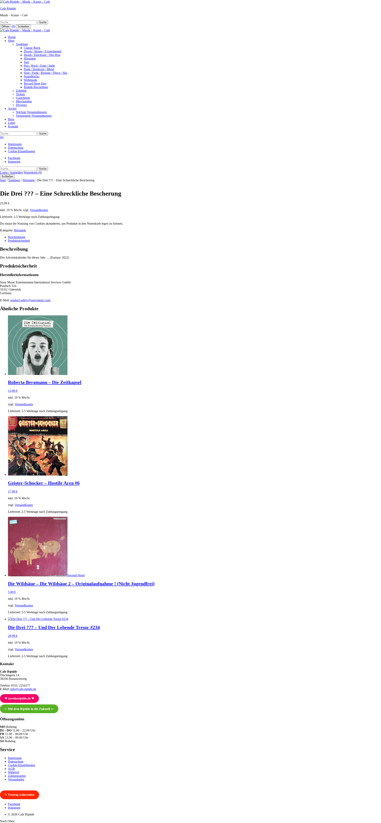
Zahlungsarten (17, 776)
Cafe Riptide (8, 8)
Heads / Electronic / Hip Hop (42, 55)
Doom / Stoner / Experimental (42, 51)
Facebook (14, 158)
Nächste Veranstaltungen (31, 112)
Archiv (12, 108)
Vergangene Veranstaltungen (34, 115)
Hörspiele (30, 58)
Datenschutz (15, 147)
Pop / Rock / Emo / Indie (39, 65)
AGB (11, 768)
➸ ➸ (29, 709)
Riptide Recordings (36, 87)
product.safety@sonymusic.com (30, 300)
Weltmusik (30, 80)
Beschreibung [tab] (16, 237)
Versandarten (16, 779)
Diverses (21, 105)
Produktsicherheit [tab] (19, 240)
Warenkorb (33, 172)
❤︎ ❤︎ (19, 698)
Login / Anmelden (11, 172)
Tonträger (22, 44)
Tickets (20, 94)
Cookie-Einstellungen (21, 151)
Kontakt (13, 126)
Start (3, 180)
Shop (11, 40)
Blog (11, 119)
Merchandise (24, 101)
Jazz (26, 62)
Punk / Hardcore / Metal (39, 69)
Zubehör (21, 90)
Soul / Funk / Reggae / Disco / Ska (45, 72)
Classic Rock (32, 47)
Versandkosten (39, 210)
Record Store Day (35, 83)
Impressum (15, 144)
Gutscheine (23, 97)
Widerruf (13, 772)
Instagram (14, 161)
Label (11, 123)
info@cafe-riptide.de (23, 689)
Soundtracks (31, 76)
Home (12, 37)
